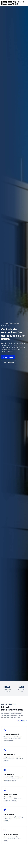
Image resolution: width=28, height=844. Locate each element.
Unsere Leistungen (9, 362)
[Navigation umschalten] (25, 2)
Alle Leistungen (21, 720)
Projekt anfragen (8, 357)
